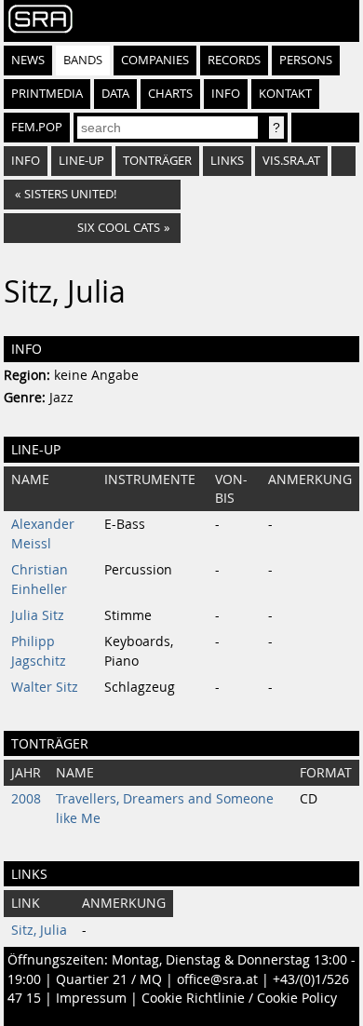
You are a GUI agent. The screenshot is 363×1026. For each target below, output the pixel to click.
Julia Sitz (37, 615)
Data (115, 93)
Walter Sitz (44, 687)
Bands (82, 60)
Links (227, 161)
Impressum (91, 998)
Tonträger (157, 161)
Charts (170, 93)
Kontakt (285, 93)
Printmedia (47, 93)
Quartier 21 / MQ (109, 979)
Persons (305, 60)
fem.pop (36, 127)
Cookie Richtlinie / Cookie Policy (239, 998)
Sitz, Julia (39, 930)
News (28, 60)
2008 (26, 798)
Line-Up (81, 161)
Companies (155, 60)
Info (225, 93)
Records (234, 60)
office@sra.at (217, 979)
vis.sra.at (291, 161)
